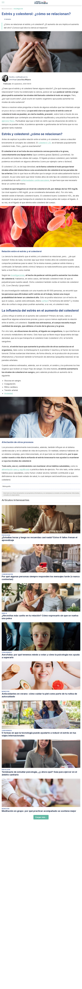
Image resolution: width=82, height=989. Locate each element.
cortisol (44, 301)
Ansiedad (8, 393)
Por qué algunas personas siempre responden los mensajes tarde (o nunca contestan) (41, 578)
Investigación (18, 9)
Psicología (6, 535)
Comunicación (7, 574)
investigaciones (17, 275)
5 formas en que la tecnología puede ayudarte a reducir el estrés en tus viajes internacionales (39, 734)
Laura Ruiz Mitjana (24, 79)
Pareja (4, 613)
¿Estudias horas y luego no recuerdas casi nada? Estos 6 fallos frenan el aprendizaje (39, 538)
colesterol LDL (44, 143)
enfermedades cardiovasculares (35, 180)
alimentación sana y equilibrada (15, 469)
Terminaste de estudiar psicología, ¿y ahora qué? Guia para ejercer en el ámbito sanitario (39, 773)
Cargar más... (41, 817)
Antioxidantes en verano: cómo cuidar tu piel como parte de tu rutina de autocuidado (39, 695)
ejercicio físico (8, 121)
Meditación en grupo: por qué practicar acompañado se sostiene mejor (39, 811)
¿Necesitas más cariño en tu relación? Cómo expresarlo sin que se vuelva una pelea (40, 617)
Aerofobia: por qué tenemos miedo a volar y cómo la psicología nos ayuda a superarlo (41, 656)
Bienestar (5, 691)
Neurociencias (7, 9)
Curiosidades (7, 652)
